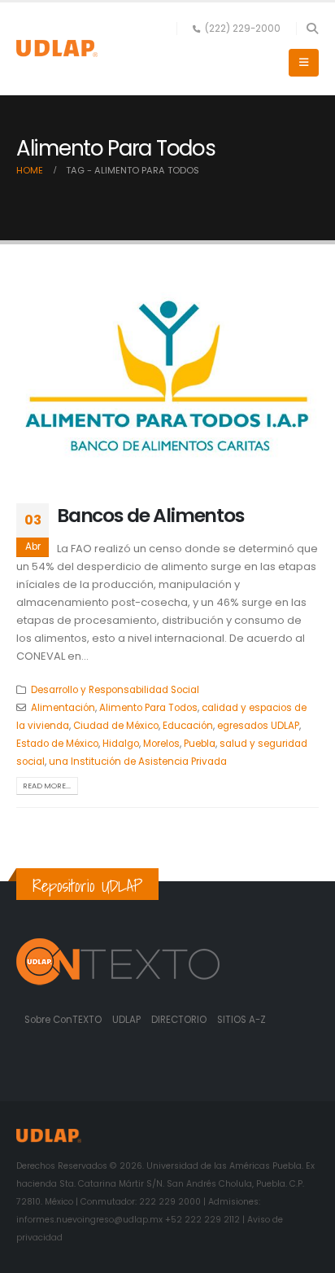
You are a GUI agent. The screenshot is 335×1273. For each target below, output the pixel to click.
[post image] (167, 376)
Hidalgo (120, 743)
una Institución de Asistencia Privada (138, 761)
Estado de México (57, 743)
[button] (312, 28)
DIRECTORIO (180, 1019)
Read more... (47, 785)
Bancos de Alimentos (150, 515)
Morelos (161, 743)
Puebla (199, 743)
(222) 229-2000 (243, 28)
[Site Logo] (57, 48)
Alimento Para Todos (148, 707)
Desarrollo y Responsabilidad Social (115, 689)
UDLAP (127, 1019)
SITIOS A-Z (241, 1019)
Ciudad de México (116, 725)
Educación (188, 725)
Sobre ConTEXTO (63, 1019)
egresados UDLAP (258, 725)
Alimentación (63, 707)
